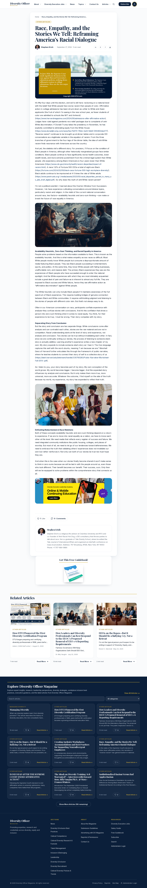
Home (37, 17)
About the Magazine (88, 824)
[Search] (113, 4)
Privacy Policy (97, 883)
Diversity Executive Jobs (54, 4)
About (36, 4)
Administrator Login (118, 846)
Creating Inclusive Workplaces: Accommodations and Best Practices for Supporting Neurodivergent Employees (71, 746)
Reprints (107, 883)
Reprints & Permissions (89, 837)
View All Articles (131, 693)
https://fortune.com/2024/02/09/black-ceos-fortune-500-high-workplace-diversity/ (72, 170)
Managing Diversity (19, 709)
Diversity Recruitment (59, 866)
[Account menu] (134, 4)
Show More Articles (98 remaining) (73, 804)
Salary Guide (116, 828)
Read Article (41, 730)
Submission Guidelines (89, 828)
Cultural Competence (59, 836)
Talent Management (58, 848)
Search (114, 842)
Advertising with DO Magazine (92, 833)
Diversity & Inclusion (58, 862)
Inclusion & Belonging (59, 853)
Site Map (115, 883)
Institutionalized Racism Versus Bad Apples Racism (116, 775)
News (72, 4)
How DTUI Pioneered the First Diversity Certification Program (69, 711)
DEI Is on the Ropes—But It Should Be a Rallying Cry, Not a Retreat (28, 743)
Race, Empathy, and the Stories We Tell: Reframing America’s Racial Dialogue (118, 743)
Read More (41, 661)
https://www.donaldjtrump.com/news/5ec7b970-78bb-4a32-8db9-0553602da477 (71, 131)
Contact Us (94, 4)
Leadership (55, 857)
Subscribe (115, 837)
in (95, 47)
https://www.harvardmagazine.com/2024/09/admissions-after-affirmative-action (70, 118)
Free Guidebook (117, 833)
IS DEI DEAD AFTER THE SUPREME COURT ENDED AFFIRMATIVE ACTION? (27, 777)
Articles (105, 4)
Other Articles (43, 22)
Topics (81, 4)
